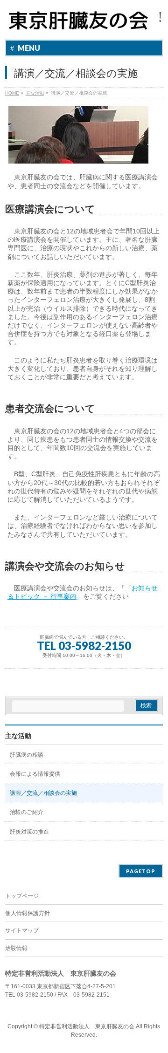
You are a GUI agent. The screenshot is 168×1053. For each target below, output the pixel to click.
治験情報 (16, 948)
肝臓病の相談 (26, 755)
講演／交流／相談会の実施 (43, 793)
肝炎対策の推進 (29, 831)
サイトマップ (22, 930)
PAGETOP (140, 871)
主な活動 (18, 735)
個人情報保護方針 (27, 913)
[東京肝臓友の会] (80, 24)
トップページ (22, 896)
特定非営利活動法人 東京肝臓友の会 (86, 1026)
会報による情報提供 (35, 774)
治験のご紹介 (26, 812)
